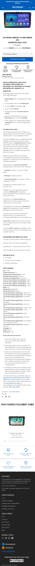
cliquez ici (13, 486)
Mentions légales (7, 501)
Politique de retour (8, 509)
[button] (5, 441)
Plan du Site (5, 527)
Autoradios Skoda (14, 392)
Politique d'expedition (9, 506)
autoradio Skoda (14, 387)
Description (7, 74)
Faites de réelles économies (13, 78)
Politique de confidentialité (10, 503)
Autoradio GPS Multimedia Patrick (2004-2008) (16, 378)
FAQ (3, 517)
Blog (3, 530)
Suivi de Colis (6, 525)
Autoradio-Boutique (11, 565)
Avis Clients (5, 522)
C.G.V (3, 498)
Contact (4, 519)
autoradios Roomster (13, 383)
